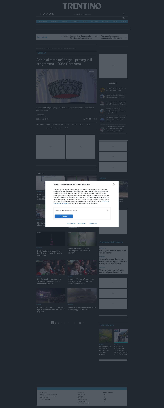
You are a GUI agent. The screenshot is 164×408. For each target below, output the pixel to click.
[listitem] (82, 211)
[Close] (115, 185)
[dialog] (82, 204)
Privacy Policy (93, 223)
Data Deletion (71, 223)
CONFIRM (63, 216)
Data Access (82, 223)
